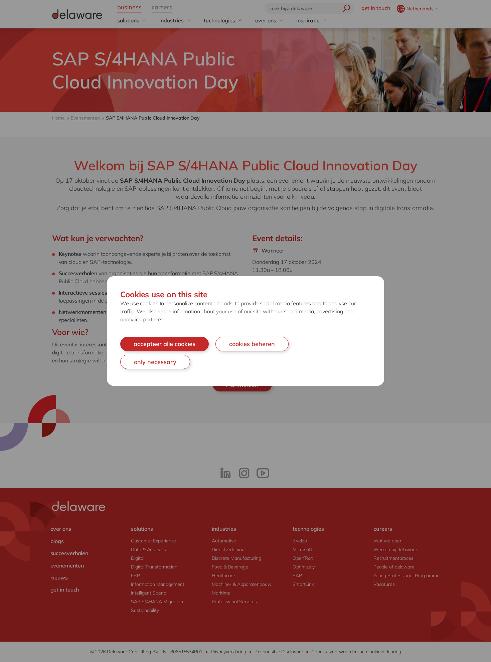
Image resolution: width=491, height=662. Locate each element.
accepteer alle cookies (164, 344)
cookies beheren (252, 344)
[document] (245, 331)
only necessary (155, 362)
